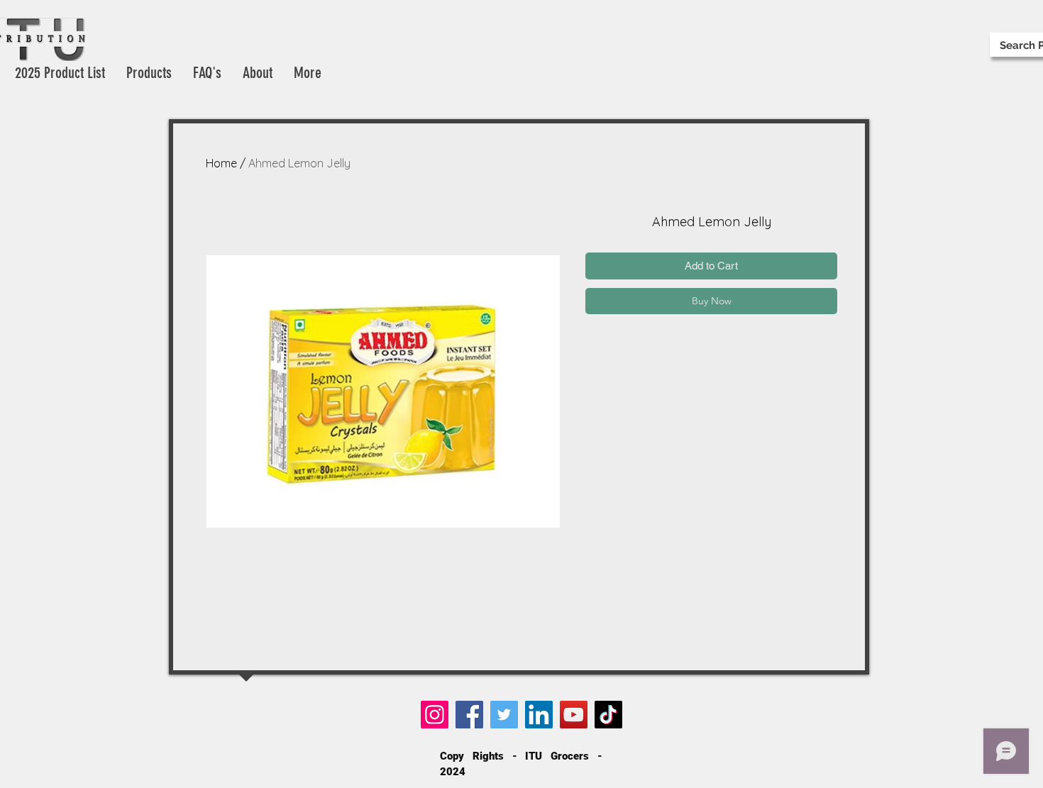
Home (221, 163)
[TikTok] (608, 714)
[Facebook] (469, 714)
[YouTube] (573, 714)
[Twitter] (504, 714)
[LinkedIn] (539, 714)
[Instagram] (434, 714)
